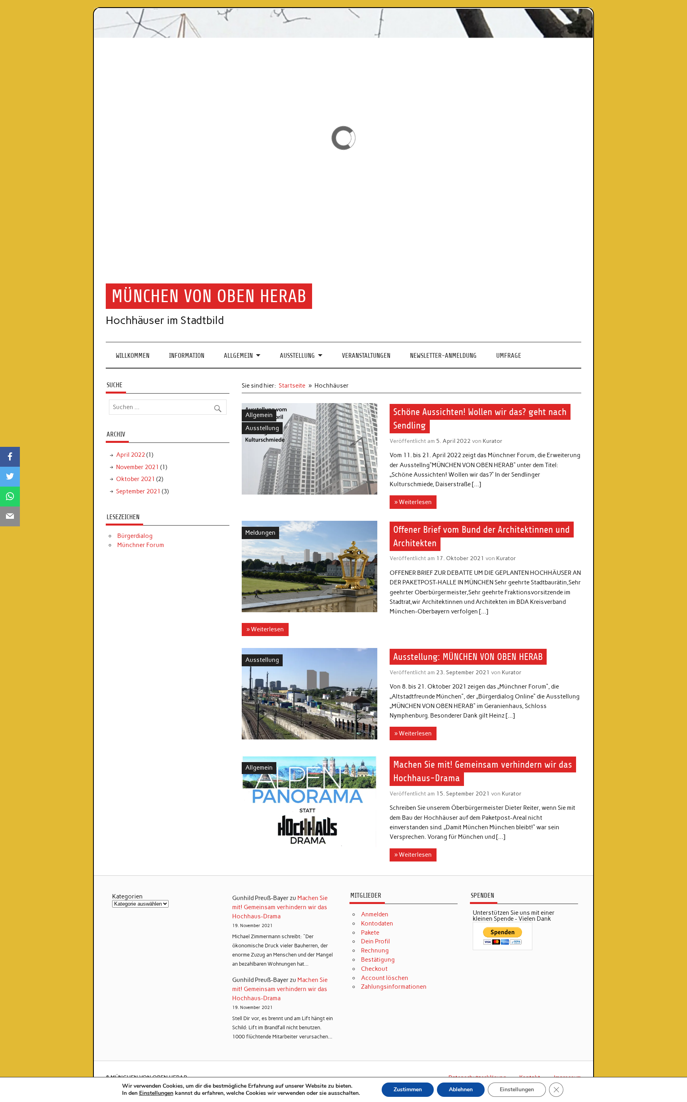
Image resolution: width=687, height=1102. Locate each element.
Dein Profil (375, 941)
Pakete (370, 932)
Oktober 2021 (135, 479)
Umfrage (508, 355)
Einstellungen (156, 1093)
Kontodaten (377, 923)
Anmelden (374, 914)
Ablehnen (461, 1089)
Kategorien (127, 897)
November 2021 (137, 467)
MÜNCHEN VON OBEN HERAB (209, 296)
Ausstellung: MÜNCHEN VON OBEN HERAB (468, 657)
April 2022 (130, 454)
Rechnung (375, 950)
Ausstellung (297, 355)
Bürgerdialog (135, 535)
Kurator (493, 440)
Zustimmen (408, 1089)
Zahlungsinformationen (394, 986)
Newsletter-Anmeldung (443, 355)
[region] (343, 138)
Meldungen (260, 532)
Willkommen (132, 355)
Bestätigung (378, 959)
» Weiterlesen (413, 502)
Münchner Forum (140, 545)
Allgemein (238, 355)
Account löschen (384, 978)
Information (186, 355)
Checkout (374, 968)
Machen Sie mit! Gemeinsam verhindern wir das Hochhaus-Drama (280, 907)
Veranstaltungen (366, 355)
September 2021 (138, 491)
